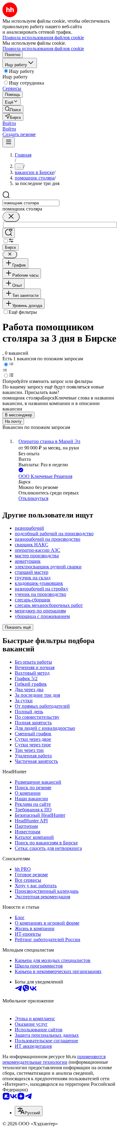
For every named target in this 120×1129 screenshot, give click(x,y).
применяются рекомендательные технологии (54, 1059)
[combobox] (30, 203)
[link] (12, 109)
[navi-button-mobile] (8, 142)
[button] (9, 123)
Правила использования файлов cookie (43, 48)
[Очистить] (11, 217)
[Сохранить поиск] (8, 233)
